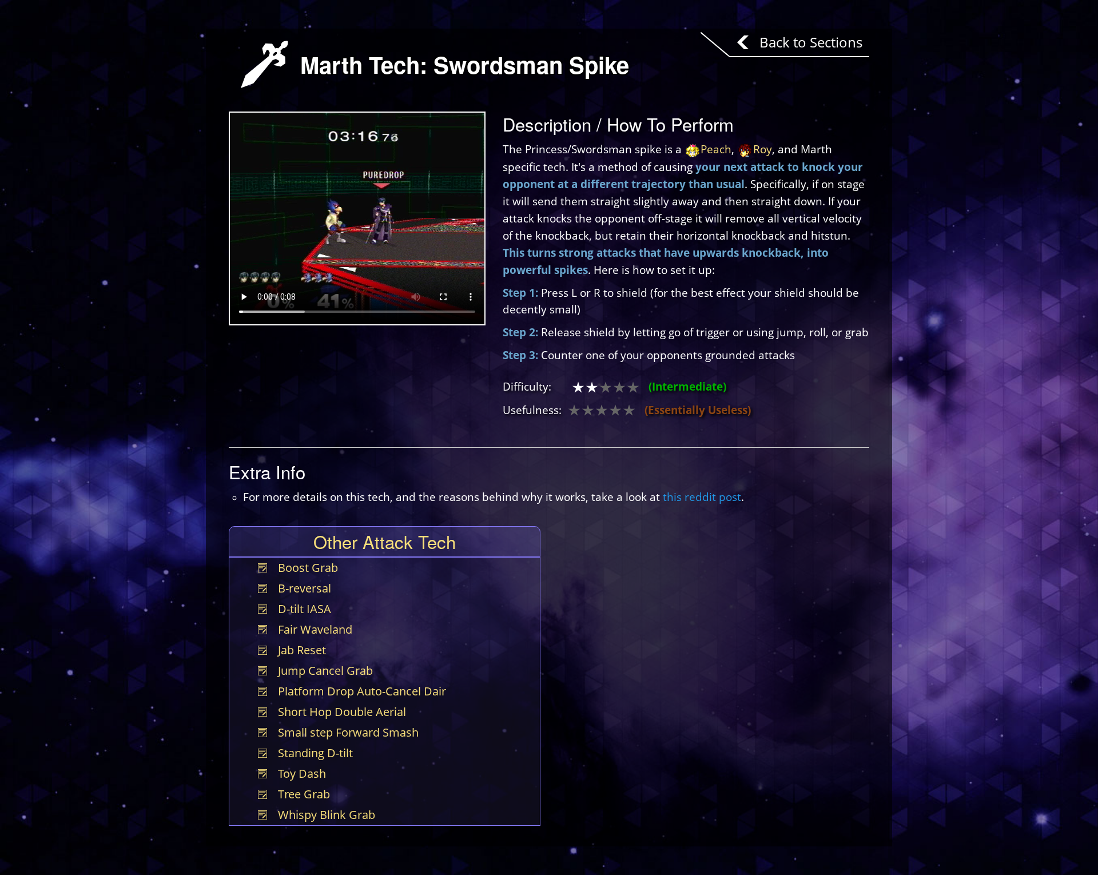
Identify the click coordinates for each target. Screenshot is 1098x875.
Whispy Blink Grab (326, 814)
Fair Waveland (315, 629)
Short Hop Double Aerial (342, 711)
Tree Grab (304, 794)
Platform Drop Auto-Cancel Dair (362, 691)
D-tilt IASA (304, 609)
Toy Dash (302, 773)
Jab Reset (302, 650)
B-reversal (304, 588)
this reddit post (702, 497)
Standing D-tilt (315, 753)
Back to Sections (810, 42)
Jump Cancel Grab (325, 670)
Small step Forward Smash (348, 732)
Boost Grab (308, 567)
